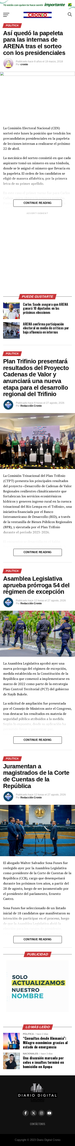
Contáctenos (37, 1124)
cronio (24, 64)
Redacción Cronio (31, 405)
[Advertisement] (37, 252)
